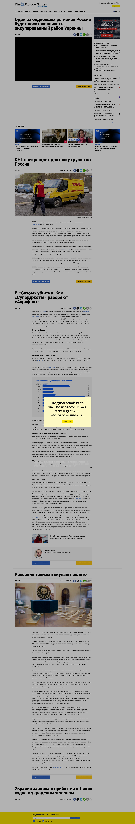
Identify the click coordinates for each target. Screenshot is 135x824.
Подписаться (67, 421)
